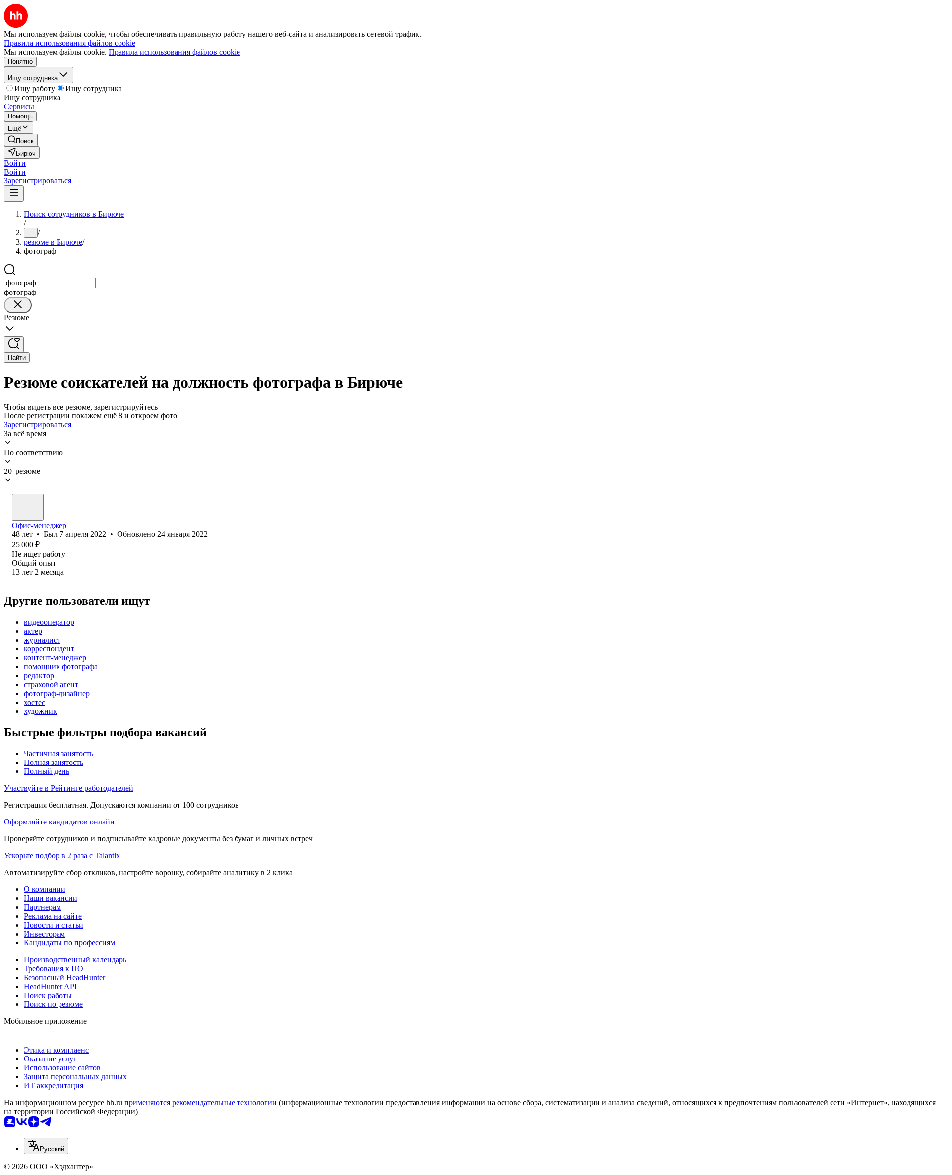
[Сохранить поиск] (14, 344)
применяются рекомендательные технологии (200, 1102)
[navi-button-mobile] (14, 193)
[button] (15, 163)
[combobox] (50, 283)
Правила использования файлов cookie (174, 52)
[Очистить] (18, 305)
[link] (21, 140)
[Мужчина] (28, 507)
